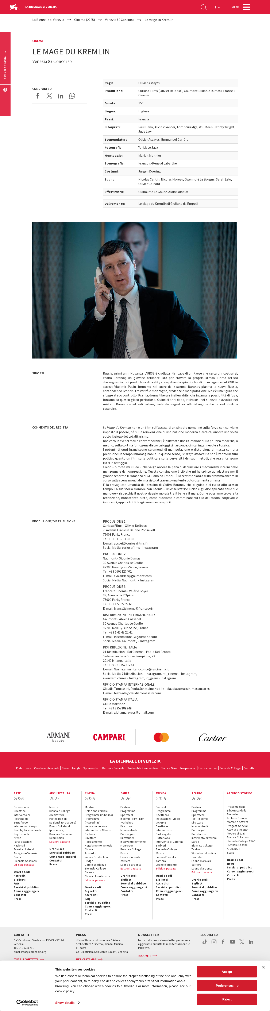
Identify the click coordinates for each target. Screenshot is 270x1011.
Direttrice (20, 811)
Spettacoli (127, 815)
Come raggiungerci (27, 891)
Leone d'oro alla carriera (166, 859)
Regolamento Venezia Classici (98, 847)
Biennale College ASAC (241, 841)
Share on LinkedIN (61, 96)
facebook (223, 944)
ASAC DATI (233, 849)
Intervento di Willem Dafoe (204, 840)
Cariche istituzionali (46, 768)
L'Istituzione (23, 768)
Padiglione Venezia (25, 853)
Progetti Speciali (237, 826)
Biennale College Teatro (202, 847)
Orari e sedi (22, 872)
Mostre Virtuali (236, 833)
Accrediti (20, 876)
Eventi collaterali (24, 849)
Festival (125, 807)
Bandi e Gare (169, 768)
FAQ (16, 883)
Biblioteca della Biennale (236, 812)
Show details (64, 1002)
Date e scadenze (95, 865)
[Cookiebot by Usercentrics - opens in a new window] (27, 1003)
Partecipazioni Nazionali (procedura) (62, 820)
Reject (227, 999)
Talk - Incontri (200, 819)
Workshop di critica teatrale (204, 855)
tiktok (204, 944)
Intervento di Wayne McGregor (133, 843)
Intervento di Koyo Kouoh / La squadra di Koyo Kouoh (27, 830)
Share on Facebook (38, 96)
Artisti (17, 838)
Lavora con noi (207, 768)
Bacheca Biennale (113, 768)
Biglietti (20, 880)
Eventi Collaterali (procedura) (59, 828)
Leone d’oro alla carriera (130, 859)
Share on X (49, 96)
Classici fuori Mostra (97, 876)
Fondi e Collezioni (238, 837)
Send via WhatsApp (72, 96)
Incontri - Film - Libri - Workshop (133, 820)
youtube (232, 944)
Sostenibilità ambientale (142, 768)
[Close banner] (263, 967)
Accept (227, 971)
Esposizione (21, 807)
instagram (214, 944)
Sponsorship (91, 768)
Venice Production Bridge (96, 859)
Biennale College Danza (131, 851)
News (230, 863)
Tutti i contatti (26, 959)
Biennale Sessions (25, 861)
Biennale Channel (237, 845)
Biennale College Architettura (59, 813)
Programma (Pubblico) (99, 815)
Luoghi (76, 768)
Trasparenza (188, 768)
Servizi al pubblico (26, 887)
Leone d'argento (166, 865)
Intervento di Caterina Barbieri (169, 843)
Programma (127, 811)
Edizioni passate (24, 865)
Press (18, 899)
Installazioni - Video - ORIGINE (168, 820)
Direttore (90, 838)
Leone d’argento (130, 865)
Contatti (249, 768)
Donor (17, 857)
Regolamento (93, 842)
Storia (65, 768)
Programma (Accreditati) (92, 820)
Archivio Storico (237, 818)
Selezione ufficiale (96, 811)
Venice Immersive (96, 826)
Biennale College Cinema (95, 870)
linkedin (251, 944)
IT (215, 7)
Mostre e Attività (237, 822)
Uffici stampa (86, 959)
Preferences (225, 985)
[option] (58, 737)
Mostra (53, 807)
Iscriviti (144, 955)
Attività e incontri (237, 830)
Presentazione (236, 807)
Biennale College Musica (166, 851)
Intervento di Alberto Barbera (98, 832)
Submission (56, 838)
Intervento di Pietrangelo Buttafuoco (22, 818)
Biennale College (230, 768)
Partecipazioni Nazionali (23, 843)
